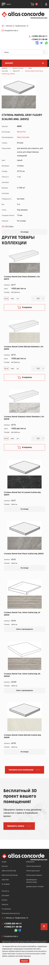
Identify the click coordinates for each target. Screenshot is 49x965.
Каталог (5, 866)
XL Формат (6, 884)
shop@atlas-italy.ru (11, 30)
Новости (5, 904)
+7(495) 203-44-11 (39, 36)
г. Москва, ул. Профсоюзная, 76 (16, 26)
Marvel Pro (16, 71)
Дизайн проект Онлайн (35, 886)
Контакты (5, 891)
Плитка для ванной (33, 866)
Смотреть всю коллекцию (21, 770)
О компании (6, 909)
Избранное (30, 862)
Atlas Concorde (23, 137)
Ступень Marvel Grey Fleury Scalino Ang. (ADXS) (24, 554)
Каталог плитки (17, 68)
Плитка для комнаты (34, 875)
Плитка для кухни (33, 871)
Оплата (4, 900)
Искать (45, 53)
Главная (4, 68)
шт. (18, 298)
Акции (4, 862)
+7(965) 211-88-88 (39, 39)
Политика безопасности (11, 913)
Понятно (24, 961)
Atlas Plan (5, 880)
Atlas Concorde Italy (9, 871)
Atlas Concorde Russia (10, 875)
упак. (12, 298)
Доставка (5, 895)
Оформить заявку (15, 826)
